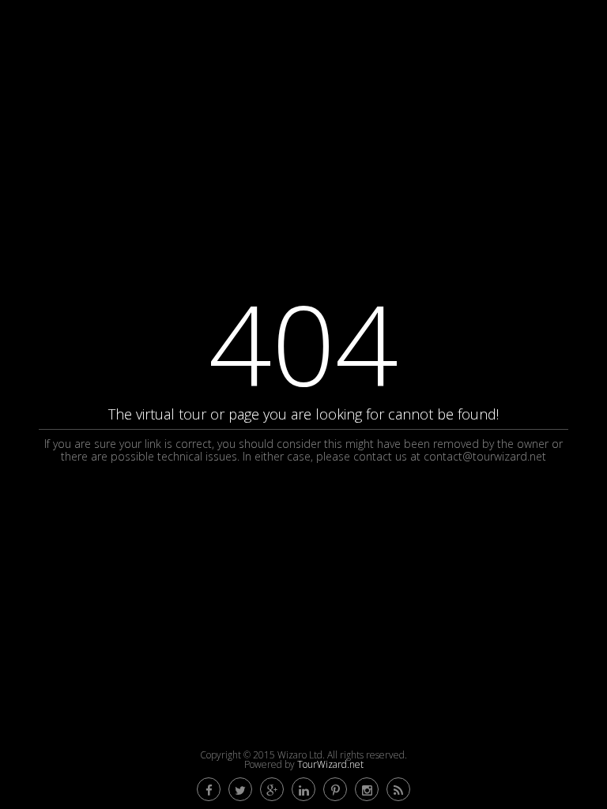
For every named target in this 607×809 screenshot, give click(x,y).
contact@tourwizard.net (485, 456)
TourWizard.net (330, 764)
